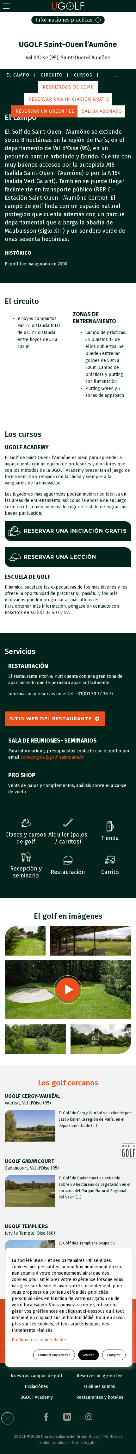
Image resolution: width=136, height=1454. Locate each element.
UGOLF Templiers (26, 1226)
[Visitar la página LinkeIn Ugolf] (67, 1417)
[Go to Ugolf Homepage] (68, 6)
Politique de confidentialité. (39, 1340)
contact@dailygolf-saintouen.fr (52, 757)
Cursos (83, 75)
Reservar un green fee (44, 111)
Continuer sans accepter (54, 1355)
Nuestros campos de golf (36, 1375)
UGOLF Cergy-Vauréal (32, 1096)
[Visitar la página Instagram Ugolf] (88, 1417)
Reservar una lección (60, 557)
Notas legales (84, 1442)
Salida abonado (102, 111)
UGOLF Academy (36, 1397)
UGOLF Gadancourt (29, 1161)
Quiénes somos (99, 1386)
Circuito (52, 75)
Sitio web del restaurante (51, 719)
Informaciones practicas (63, 20)
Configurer (114, 1355)
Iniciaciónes (36, 1386)
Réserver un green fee (100, 1375)
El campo (17, 75)
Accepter (88, 1355)
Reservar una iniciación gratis (68, 99)
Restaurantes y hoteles (99, 1397)
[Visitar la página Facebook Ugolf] (46, 1417)
